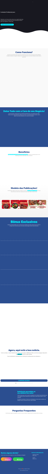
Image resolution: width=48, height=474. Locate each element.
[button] (33, 2)
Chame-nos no (7, 458)
